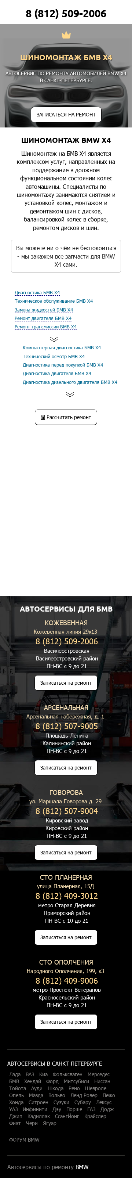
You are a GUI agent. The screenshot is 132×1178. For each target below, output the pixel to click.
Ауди (37, 1088)
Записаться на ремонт (66, 682)
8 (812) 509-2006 (66, 13)
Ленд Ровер (84, 1095)
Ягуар (49, 1123)
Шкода (55, 1088)
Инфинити (35, 1109)
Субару (82, 1102)
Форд (52, 1081)
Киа (43, 1074)
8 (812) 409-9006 (67, 980)
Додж (107, 1109)
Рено (74, 1088)
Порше (74, 1109)
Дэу (56, 1109)
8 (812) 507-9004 (67, 810)
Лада (15, 1074)
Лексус (103, 1102)
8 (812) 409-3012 (67, 895)
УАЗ (13, 1109)
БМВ (14, 1081)
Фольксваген (67, 1074)
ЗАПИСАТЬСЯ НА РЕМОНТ (66, 114)
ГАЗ (91, 1109)
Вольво (56, 1095)
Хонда (16, 1102)
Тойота (17, 1088)
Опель (16, 1095)
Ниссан (102, 1081)
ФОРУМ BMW (24, 1139)
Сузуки (61, 1102)
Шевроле (95, 1088)
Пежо (109, 1095)
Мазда (36, 1095)
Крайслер (95, 1116)
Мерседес (99, 1074)
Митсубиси (76, 1081)
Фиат (15, 1123)
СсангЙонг (67, 1116)
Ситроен (38, 1102)
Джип (15, 1116)
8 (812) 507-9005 (67, 726)
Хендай (32, 1081)
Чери (32, 1123)
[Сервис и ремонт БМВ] (66, 35)
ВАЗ (30, 1074)
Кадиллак (38, 1116)
